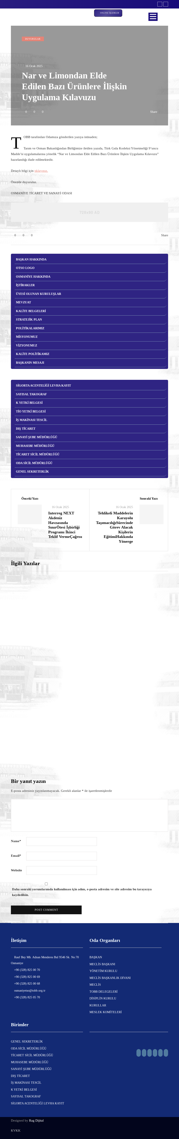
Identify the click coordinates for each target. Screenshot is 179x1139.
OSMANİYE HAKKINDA (33, 276)
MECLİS (95, 984)
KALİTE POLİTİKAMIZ (32, 354)
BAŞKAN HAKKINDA (31, 259)
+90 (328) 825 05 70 (26, 997)
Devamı (100, 639)
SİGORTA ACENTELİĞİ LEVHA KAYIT (43, 385)
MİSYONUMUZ (27, 336)
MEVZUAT (23, 302)
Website (16, 870)
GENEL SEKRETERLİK (32, 471)
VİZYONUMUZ (26, 345)
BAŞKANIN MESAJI (30, 362)
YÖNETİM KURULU (103, 971)
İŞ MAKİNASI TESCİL (31, 420)
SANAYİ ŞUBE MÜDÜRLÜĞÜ (36, 437)
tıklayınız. (41, 170)
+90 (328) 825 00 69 (26, 976)
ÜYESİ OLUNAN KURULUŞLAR (38, 294)
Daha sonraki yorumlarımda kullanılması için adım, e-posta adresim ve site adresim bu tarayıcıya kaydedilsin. (82, 892)
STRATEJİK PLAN (29, 319)
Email (16, 855)
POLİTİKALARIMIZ (30, 328)
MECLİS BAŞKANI (102, 964)
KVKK (16, 1130)
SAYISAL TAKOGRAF (31, 394)
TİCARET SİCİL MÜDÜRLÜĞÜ (37, 454)
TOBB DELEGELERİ (104, 991)
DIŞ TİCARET (25, 428)
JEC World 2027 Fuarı (113, 677)
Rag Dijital (36, 1120)
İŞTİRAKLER (25, 285)
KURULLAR (98, 1005)
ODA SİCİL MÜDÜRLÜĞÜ (34, 463)
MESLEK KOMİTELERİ (106, 1012)
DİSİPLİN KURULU (103, 998)
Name (16, 841)
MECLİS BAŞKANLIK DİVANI (110, 978)
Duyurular (33, 39)
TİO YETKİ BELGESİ (31, 411)
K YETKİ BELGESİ (29, 402)
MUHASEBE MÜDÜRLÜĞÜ (35, 446)
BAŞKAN (96, 957)
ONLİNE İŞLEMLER (110, 13)
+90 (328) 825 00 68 (26, 983)
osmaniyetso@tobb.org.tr (29, 990)
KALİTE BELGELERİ (31, 311)
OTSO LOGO (25, 268)
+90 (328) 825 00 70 (26, 970)
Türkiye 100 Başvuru (111, 609)
